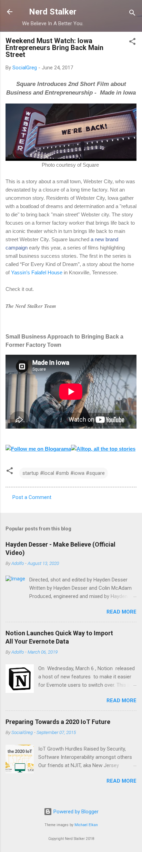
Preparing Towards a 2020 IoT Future (58, 721)
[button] (132, 42)
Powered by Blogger (75, 812)
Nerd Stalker (53, 12)
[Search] (132, 14)
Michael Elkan (86, 825)
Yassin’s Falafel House (36, 272)
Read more (121, 612)
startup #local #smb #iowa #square (63, 473)
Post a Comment (31, 497)
